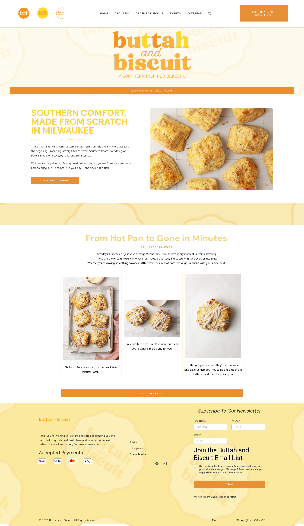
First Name (200, 421)
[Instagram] (165, 463)
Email (198, 434)
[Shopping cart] (209, 13)
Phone (236, 421)
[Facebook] (157, 463)
